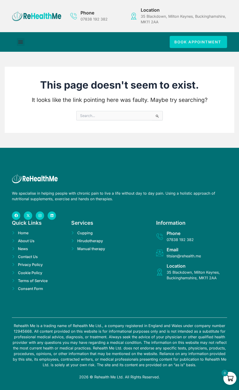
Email (172, 249)
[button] (21, 42)
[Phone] (73, 16)
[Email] (159, 252)
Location (150, 10)
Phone (87, 13)
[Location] (133, 16)
